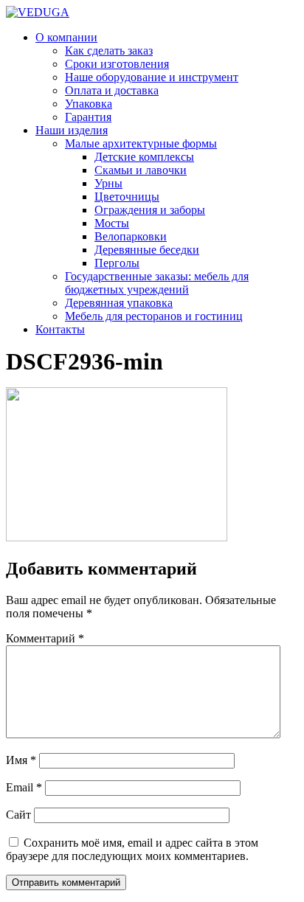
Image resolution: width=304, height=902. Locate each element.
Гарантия (88, 117)
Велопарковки (130, 236)
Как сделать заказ (109, 50)
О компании (66, 37)
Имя (21, 760)
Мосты (111, 223)
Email (24, 787)
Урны (108, 183)
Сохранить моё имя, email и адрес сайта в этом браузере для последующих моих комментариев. (132, 849)
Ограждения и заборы (149, 210)
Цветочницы (126, 196)
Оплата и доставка (112, 90)
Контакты (60, 329)
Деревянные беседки (146, 249)
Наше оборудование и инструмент (151, 77)
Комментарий (45, 638)
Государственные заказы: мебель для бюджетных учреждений (157, 283)
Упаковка (88, 103)
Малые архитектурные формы (141, 143)
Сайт (18, 814)
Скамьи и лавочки (140, 170)
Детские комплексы (144, 156)
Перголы (116, 263)
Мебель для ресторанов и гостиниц (154, 316)
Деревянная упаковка (119, 302)
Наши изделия (71, 130)
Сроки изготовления (117, 64)
